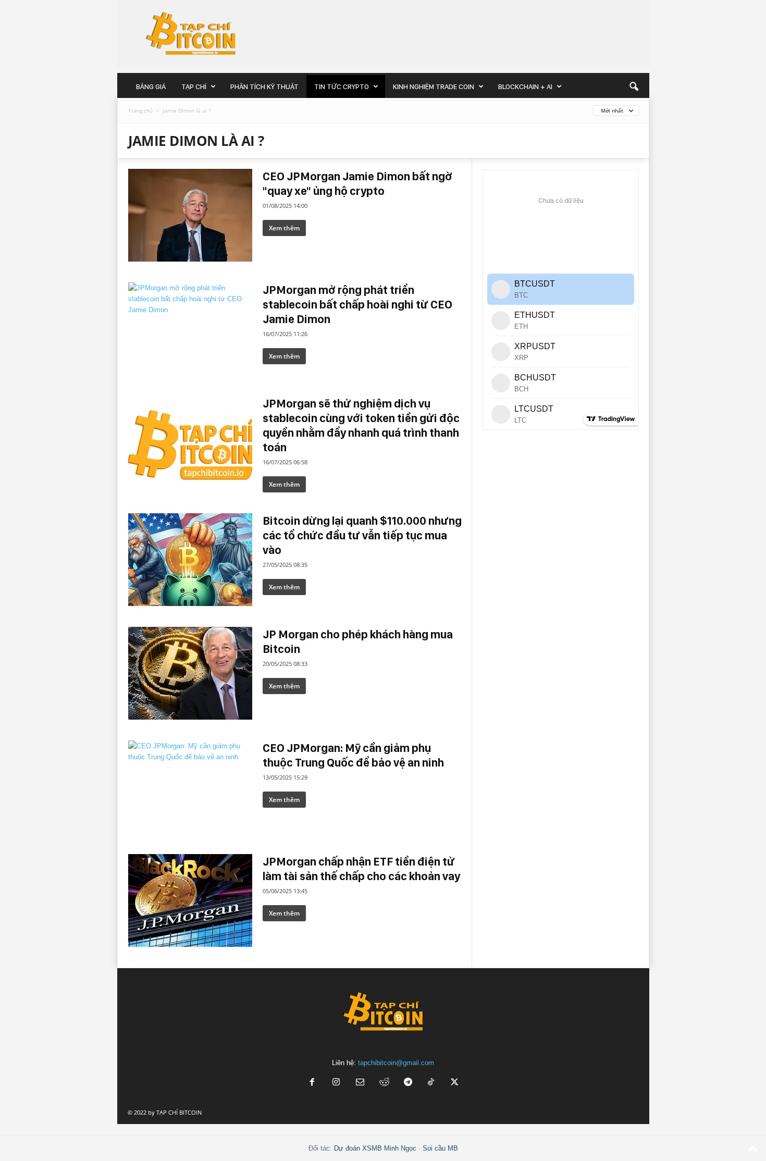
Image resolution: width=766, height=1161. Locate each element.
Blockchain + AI (525, 86)
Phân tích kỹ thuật (264, 86)
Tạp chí (193, 86)
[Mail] (360, 1083)
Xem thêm (284, 228)
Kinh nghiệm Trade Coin (433, 86)
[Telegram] (408, 1083)
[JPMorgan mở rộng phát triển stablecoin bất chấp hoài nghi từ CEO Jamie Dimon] (190, 328)
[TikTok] (432, 1083)
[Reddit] (384, 1083)
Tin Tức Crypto (341, 86)
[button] (633, 86)
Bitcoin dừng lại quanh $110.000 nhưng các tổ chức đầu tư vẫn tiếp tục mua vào (362, 535)
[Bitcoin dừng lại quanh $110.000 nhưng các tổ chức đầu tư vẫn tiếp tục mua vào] (190, 559)
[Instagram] (336, 1083)
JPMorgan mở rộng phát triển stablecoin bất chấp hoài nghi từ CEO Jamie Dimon (357, 304)
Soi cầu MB (440, 1148)
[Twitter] (455, 1083)
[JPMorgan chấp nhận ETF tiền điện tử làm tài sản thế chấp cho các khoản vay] (190, 900)
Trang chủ (140, 110)
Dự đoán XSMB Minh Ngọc (375, 1148)
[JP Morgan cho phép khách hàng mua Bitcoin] (190, 673)
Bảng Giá (151, 86)
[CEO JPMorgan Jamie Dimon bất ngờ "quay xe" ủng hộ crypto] (190, 215)
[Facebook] (312, 1083)
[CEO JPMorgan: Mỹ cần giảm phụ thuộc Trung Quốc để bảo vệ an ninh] (190, 786)
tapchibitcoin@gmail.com (396, 1063)
